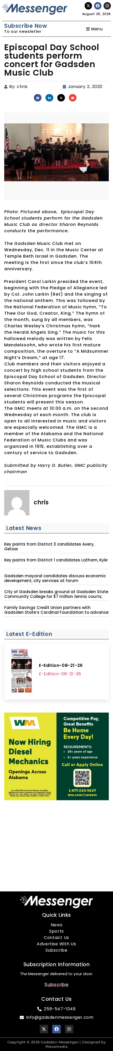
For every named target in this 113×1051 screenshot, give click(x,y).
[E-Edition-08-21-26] (21, 671)
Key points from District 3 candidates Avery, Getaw (49, 546)
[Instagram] (107, 6)
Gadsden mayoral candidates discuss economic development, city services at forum (55, 578)
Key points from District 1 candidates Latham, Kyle (55, 560)
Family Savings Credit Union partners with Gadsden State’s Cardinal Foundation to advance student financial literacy (56, 612)
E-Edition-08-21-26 (61, 665)
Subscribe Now (25, 26)
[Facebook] (97, 6)
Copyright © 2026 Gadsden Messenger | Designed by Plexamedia (56, 1044)
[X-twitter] (88, 6)
